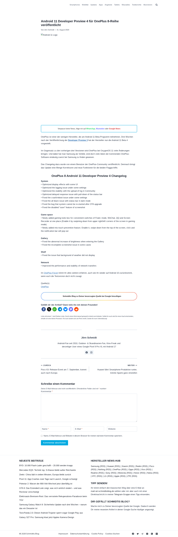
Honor (136, 473)
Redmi (139, 466)
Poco (151, 466)
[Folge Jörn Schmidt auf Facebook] (87, 352)
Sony (108, 473)
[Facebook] (133, 534)
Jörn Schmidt (49, 30)
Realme (94, 473)
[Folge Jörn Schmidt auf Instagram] (91, 352)
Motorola (122, 473)
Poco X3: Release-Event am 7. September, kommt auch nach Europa (63, 369)
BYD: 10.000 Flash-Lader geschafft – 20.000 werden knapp (46, 465)
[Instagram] (157, 534)
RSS (103, 466)
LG (105, 476)
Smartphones (75, 5)
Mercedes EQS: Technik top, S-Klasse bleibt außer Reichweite (47, 470)
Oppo (130, 469)
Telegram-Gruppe (122, 494)
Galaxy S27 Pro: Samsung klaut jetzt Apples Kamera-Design (46, 517)
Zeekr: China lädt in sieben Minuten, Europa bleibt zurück (45, 474)
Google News (114, 129)
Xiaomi (125, 466)
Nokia (149, 473)
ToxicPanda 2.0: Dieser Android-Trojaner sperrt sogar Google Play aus (51, 513)
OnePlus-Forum (51, 273)
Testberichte (136, 5)
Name (45, 429)
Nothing (101, 469)
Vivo (143, 469)
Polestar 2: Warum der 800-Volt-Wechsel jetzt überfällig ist (45, 484)
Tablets (117, 5)
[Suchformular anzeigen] (156, 5)
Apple (116, 476)
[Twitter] (138, 534)
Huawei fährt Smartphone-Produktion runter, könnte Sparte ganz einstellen (117, 369)
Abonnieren (147, 5)
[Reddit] (147, 534)
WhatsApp (90, 129)
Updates (93, 5)
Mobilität (85, 5)
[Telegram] (142, 534)
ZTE (129, 476)
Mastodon (100, 129)
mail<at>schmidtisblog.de (102, 491)
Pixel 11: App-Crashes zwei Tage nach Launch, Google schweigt (48, 479)
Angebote (108, 5)
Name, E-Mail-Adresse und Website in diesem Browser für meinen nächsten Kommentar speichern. (83, 436)
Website (112, 429)
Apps (101, 5)
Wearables (126, 5)
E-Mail (78, 429)
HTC (94, 476)
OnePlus (45, 287)
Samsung (95, 466)
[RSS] (152, 534)
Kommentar (47, 391)
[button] (44, 309)
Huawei (110, 466)
